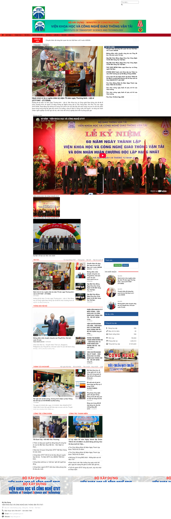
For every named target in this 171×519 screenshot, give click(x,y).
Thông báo (81, 260)
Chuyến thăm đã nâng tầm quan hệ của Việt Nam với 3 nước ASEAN (68, 40)
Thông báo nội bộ (40, 306)
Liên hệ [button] (56, 35)
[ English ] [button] (71, 35)
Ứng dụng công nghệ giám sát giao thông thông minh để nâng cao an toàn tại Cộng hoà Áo (94, 396)
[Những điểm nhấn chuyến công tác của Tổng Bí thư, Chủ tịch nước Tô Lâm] (111, 304)
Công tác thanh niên (78, 413)
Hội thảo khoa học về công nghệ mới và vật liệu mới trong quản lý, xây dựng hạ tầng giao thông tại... (94, 374)
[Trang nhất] (2, 35)
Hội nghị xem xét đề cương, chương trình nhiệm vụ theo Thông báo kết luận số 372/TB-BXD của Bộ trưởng (52, 400)
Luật (101, 367)
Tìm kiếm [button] (63, 35)
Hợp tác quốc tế (98, 260)
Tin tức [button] (26, 35)
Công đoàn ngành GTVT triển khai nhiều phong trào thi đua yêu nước (49, 468)
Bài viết (88, 260)
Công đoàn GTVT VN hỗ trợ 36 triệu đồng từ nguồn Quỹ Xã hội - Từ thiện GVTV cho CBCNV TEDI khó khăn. (49, 457)
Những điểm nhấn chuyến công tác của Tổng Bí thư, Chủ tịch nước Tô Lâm (121, 54)
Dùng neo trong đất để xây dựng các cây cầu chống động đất (94, 405)
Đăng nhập (118, 265)
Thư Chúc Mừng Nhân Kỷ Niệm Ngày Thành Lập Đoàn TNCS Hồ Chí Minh (121, 83)
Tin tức (36, 260)
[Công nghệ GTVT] (121, 355)
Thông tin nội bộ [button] (37, 35)
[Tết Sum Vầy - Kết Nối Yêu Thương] (50, 427)
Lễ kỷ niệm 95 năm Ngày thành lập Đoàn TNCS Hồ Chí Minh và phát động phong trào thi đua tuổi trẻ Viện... (85, 441)
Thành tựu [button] (18, 35)
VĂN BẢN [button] (48, 35)
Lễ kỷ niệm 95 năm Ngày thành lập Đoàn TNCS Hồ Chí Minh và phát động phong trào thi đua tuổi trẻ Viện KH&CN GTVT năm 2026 (121, 78)
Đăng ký (125, 265)
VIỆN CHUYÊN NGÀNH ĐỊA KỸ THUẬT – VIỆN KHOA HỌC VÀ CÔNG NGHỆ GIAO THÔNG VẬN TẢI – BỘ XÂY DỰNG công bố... (94, 357)
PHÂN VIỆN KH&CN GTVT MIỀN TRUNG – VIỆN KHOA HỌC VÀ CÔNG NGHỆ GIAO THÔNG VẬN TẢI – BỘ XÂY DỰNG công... (95, 314)
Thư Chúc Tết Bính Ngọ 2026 (115, 97)
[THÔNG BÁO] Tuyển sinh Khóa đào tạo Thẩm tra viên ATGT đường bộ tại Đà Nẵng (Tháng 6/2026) (121, 72)
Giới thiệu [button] (8, 35)
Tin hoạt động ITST (70, 260)
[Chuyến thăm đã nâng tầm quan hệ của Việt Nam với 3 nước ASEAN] (111, 292)
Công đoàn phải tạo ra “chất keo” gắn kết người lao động (49, 463)
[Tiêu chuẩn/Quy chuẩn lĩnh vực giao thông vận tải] (121, 367)
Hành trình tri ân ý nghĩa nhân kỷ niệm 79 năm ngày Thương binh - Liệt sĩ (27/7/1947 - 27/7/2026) (63, 99)
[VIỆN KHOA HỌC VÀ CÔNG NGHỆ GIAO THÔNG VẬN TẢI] (38, 12)
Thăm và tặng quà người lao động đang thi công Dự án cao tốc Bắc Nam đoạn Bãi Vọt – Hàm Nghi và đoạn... (49, 445)
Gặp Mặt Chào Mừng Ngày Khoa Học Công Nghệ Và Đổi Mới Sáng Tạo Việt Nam (121, 59)
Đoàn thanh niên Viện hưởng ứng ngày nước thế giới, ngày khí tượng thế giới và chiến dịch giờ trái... (84, 463)
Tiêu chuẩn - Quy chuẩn (90, 367)
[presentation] (134, 40)
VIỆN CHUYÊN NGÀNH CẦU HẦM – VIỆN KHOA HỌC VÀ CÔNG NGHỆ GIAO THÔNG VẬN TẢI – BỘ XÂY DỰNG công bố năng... (94, 328)
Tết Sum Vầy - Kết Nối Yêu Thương (46, 439)
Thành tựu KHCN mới (41, 367)
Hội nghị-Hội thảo (65, 367)
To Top (2, 479)
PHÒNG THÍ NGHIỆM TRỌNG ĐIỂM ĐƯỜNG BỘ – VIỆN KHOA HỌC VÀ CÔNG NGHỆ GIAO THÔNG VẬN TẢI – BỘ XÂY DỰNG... (95, 343)
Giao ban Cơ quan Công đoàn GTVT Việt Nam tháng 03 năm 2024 (50, 451)
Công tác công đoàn (42, 413)
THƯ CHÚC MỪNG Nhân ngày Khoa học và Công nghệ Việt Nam (121, 68)
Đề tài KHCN (77, 367)
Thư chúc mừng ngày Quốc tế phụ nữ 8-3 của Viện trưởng (121, 88)
